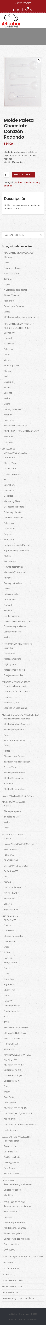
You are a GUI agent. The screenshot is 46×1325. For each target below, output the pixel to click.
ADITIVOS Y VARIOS (13, 1038)
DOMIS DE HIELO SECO (13, 1280)
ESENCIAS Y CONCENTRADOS (16, 682)
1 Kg (6, 1016)
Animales (8, 577)
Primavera (9, 539)
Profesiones (9, 599)
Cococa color (10, 1102)
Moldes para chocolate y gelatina (19, 317)
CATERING (7, 1274)
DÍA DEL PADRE (11, 893)
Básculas (8, 1217)
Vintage (7, 360)
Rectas (7, 750)
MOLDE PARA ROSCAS (14, 740)
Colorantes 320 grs (13, 1075)
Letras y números (12, 409)
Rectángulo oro (11, 1162)
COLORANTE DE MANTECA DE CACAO (22, 1124)
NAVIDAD (8, 838)
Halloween (9, 343)
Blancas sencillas (12, 1173)
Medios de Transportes (15, 572)
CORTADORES (8, 448)
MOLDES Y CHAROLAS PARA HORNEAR (20, 714)
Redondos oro (10, 1146)
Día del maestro (11, 616)
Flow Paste (9, 1097)
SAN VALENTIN (11, 849)
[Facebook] (14, 10)
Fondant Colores (12, 1005)
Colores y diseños (12, 1189)
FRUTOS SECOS (11, 1043)
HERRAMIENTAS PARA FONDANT (18, 324)
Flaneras (8, 735)
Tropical (8, 610)
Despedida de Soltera (14, 506)
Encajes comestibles (13, 675)
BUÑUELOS (9, 1249)
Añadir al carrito (23, 175)
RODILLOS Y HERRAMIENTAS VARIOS (21, 431)
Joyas (6, 376)
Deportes (8, 495)
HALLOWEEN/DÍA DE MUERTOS (19, 843)
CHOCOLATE (10, 920)
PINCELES (8, 436)
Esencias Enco (10, 697)
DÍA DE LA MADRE (12, 887)
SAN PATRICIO (11, 909)
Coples (7, 284)
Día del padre (10, 468)
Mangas (8, 257)
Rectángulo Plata (12, 1157)
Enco (6, 1086)
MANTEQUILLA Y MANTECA (17, 1054)
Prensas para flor (12, 365)
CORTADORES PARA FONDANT (18, 621)
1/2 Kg (7, 1022)
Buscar (39, 234)
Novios (7, 805)
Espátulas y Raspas (13, 268)
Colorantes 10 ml (12, 1080)
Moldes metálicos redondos (17, 718)
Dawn (6, 973)
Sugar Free (9, 984)
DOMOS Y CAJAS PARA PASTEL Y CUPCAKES (22, 1256)
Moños (7, 387)
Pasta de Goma (11, 1130)
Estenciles (8, 442)
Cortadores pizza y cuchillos (17, 1238)
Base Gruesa (10, 1168)
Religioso (8, 349)
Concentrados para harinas (17, 691)
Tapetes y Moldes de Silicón (17, 761)
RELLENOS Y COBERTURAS (17, 1027)
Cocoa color (9, 941)
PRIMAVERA (9, 898)
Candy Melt (9, 930)
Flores (7, 354)
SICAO (7, 952)
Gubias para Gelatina (14, 306)
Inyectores (9, 420)
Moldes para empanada (15, 1227)
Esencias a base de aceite (16, 686)
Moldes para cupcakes (14, 772)
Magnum (8, 414)
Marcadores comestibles (15, 425)
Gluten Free (9, 989)
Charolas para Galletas (15, 756)
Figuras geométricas (13, 566)
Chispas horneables (13, 936)
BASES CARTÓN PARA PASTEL (16, 1136)
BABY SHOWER (11, 871)
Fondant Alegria (11, 1011)
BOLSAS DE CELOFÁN (12, 1286)
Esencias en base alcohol (15, 707)
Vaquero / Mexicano (13, 517)
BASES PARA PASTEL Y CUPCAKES (18, 795)
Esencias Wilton (11, 702)
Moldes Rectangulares (14, 778)
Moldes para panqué (14, 729)
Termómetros (10, 1211)
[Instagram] (18, 10)
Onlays (7, 403)
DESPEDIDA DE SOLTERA (16, 865)
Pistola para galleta (13, 1233)
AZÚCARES (9, 1049)
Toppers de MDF (12, 816)
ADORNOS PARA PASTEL (13, 801)
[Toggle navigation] (42, 21)
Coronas (8, 392)
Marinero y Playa (12, 501)
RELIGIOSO (9, 854)
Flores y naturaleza (13, 583)
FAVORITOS (7, 1262)
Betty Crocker (10, 962)
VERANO (8, 904)
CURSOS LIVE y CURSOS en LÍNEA (18, 1298)
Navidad (8, 338)
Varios (7, 311)
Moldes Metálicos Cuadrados (17, 724)
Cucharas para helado (14, 1222)
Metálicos (8, 1195)
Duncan (7, 968)
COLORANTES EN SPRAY (15, 1108)
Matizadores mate (12, 658)
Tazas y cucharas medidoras (17, 1206)
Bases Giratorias (12, 273)
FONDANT (9, 1000)
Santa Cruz (9, 979)
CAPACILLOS (8, 1180)
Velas (6, 827)
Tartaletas (9, 783)
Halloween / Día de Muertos (17, 545)
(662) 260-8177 (24, 3)
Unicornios (9, 490)
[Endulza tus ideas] (13, 20)
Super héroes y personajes (17, 550)
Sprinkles (8, 648)
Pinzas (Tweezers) (12, 295)
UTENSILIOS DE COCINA (13, 1202)
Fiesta (6, 479)
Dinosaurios (10, 528)
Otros (6, 946)
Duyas (7, 262)
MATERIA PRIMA (10, 916)
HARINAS (8, 957)
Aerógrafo (9, 300)
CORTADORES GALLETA (15, 452)
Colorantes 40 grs (12, 1069)
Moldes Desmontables (14, 789)
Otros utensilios (11, 1244)
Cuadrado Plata (11, 1151)
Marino (7, 371)
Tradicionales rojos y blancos (18, 1184)
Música (7, 555)
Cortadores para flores (15, 626)
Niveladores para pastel (15, 289)
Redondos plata (11, 1140)
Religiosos (9, 523)
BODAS (7, 882)
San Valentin (10, 561)
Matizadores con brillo (14, 669)
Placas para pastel (12, 811)
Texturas (8, 278)
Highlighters (10, 664)
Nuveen (7, 925)
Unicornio (8, 381)
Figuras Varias (11, 767)
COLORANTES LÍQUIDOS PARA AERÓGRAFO (18, 1116)
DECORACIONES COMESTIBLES (17, 644)
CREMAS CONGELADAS (15, 1033)
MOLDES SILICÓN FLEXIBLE (17, 328)
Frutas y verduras (12, 474)
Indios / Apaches (12, 594)
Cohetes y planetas (13, 512)
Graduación (9, 457)
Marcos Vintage (11, 463)
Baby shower (10, 332)
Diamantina (9, 653)
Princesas (8, 534)
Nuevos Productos (11, 1268)
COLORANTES (10, 1060)
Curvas (7, 745)
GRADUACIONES (12, 860)
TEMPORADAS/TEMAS (12, 834)
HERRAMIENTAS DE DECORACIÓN (18, 253)
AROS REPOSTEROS (11, 1292)
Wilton (7, 1091)
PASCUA (8, 876)
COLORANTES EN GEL (14, 1065)
